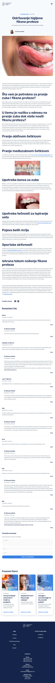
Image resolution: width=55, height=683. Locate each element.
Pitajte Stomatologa (14, 641)
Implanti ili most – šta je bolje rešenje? (27, 598)
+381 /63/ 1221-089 (27, 661)
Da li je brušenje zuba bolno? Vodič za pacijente (9, 599)
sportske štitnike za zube (14, 250)
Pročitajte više (8, 612)
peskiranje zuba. (8, 294)
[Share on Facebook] (15, 301)
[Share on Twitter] (18, 301)
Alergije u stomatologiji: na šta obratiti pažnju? (44, 599)
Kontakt (14, 648)
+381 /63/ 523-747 (27, 660)
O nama (14, 638)
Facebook (40, 634)
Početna (14, 634)
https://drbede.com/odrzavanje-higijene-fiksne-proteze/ (18, 524)
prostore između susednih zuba (42, 155)
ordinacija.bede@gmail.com (27, 671)
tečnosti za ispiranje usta (44, 223)
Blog (14, 644)
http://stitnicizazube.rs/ (10, 369)
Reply (51, 324)
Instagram (40, 637)
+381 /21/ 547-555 (27, 658)
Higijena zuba (24, 14)
